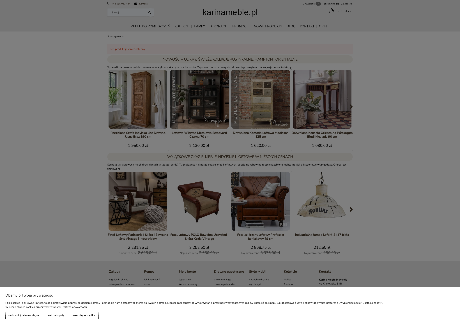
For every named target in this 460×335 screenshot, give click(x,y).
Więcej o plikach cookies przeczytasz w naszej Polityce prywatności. (46, 307)
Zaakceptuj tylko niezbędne (24, 315)
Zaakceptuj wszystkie (83, 315)
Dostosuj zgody (55, 315)
